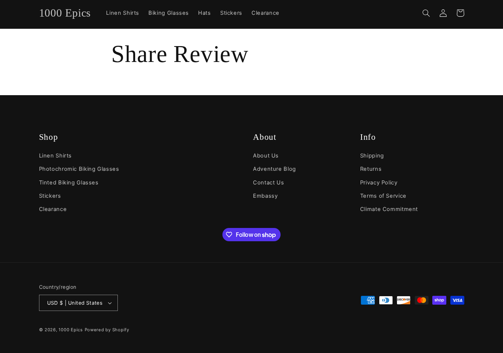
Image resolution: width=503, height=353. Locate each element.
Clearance (53, 209)
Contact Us (268, 182)
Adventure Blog (274, 169)
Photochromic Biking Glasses (79, 169)
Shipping (372, 155)
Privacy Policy (379, 182)
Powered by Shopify (107, 329)
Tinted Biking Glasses (69, 182)
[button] (426, 12)
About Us (266, 155)
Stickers (50, 196)
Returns (370, 169)
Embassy (265, 196)
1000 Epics (70, 329)
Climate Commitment (389, 209)
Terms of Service (383, 196)
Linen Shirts (55, 155)
